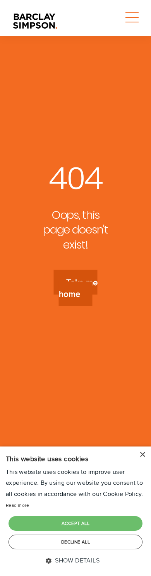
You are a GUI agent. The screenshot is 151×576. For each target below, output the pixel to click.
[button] (75, 560)
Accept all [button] (75, 523)
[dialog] (75, 511)
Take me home (78, 288)
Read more (17, 505)
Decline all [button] (75, 542)
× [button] (142, 455)
